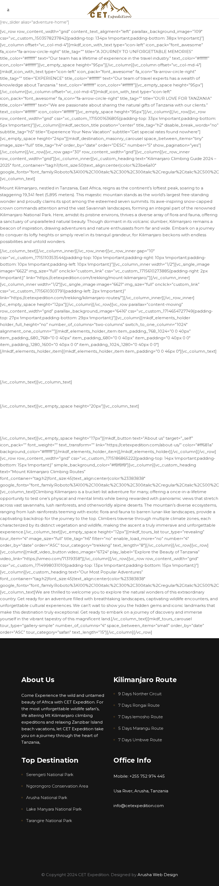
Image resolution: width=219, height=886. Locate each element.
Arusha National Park (46, 797)
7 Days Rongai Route (139, 705)
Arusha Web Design (157, 874)
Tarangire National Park (49, 820)
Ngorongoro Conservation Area (57, 786)
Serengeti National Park (49, 774)
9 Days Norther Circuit (140, 693)
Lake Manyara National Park (54, 809)
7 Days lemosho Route (140, 716)
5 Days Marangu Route (140, 728)
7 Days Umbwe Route (140, 739)
